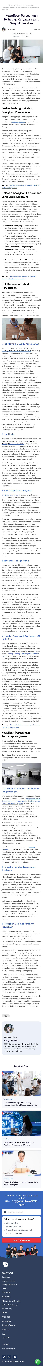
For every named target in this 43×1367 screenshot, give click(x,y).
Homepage (6, 1277)
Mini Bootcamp (7, 1309)
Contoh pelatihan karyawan (12, 804)
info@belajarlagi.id (8, 1349)
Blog (18, 5)
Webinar (5, 1312)
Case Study (6, 1338)
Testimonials (6, 1292)
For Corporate (28, 5)
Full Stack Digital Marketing (11, 1301)
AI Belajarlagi (6, 1321)
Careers (4, 1288)
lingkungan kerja (18, 122)
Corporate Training (8, 1281)
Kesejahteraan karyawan (11, 495)
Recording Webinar (8, 1325)
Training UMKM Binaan (9, 1285)
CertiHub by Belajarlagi (10, 1305)
